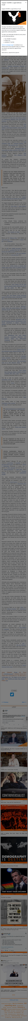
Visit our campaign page (7, 45)
